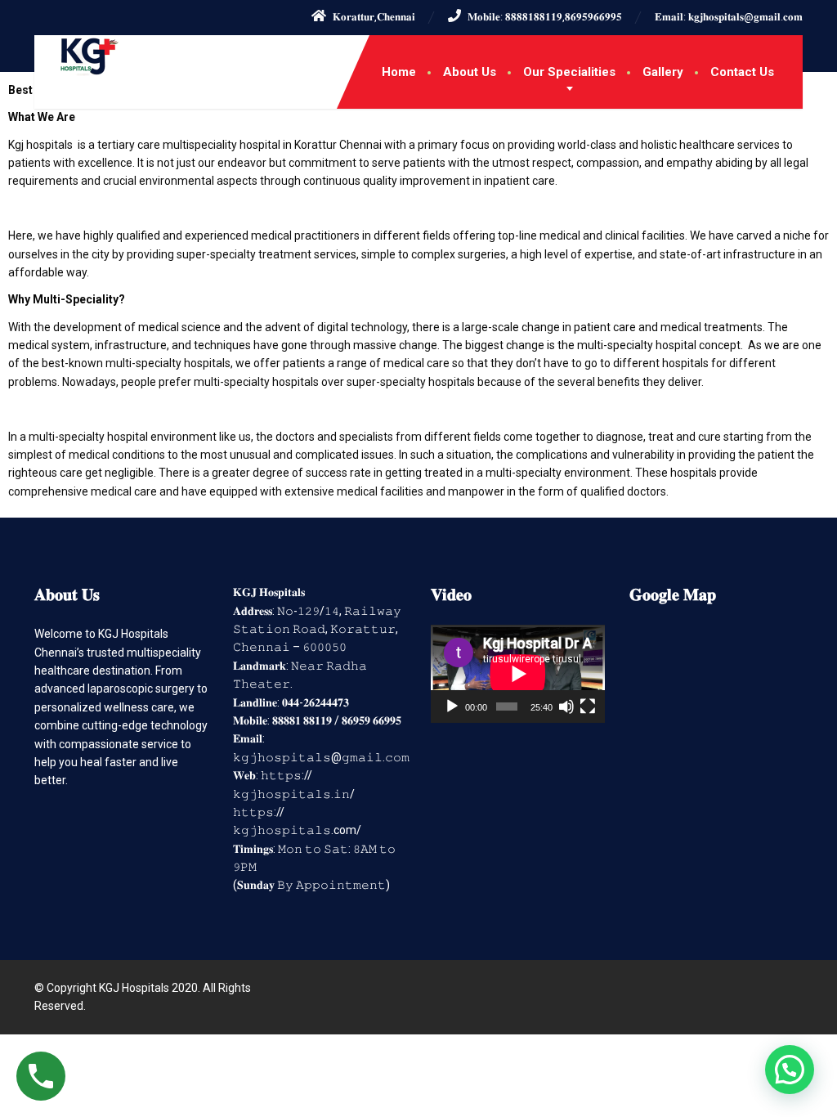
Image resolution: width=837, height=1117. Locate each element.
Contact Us (742, 72)
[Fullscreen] (588, 706)
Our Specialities (569, 72)
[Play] (452, 706)
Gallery (662, 72)
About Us (469, 72)
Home (399, 72)
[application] (518, 674)
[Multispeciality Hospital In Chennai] (77, 55)
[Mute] (566, 706)
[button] (789, 1069)
